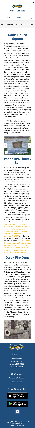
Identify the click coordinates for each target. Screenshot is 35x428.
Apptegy (21, 425)
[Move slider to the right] (29, 145)
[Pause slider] (6, 152)
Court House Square (26, 24)
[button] (15, 153)
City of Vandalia (7, 24)
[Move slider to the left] (5, 145)
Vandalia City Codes (16, 378)
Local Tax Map (16, 382)
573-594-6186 (18, 367)
